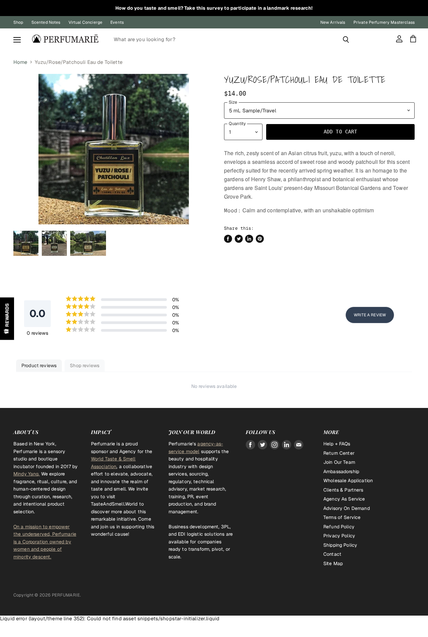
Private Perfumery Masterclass (384, 22)
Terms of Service (341, 517)
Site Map (333, 563)
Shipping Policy (340, 545)
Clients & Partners (343, 490)
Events (117, 22)
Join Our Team (339, 462)
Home (20, 62)
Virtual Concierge (86, 22)
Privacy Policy (339, 536)
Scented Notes (46, 22)
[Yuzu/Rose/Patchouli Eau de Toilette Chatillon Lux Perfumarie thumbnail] (26, 243)
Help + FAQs (336, 444)
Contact (332, 554)
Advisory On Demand (346, 508)
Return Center (338, 453)
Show (7, 318)
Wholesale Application (348, 480)
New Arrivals (332, 22)
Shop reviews (84, 365)
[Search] (346, 39)
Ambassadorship (341, 471)
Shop (18, 22)
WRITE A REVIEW (370, 315)
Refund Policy (338, 527)
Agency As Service (344, 499)
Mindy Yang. (26, 474)
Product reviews (39, 365)
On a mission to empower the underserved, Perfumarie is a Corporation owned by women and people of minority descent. (44, 542)
